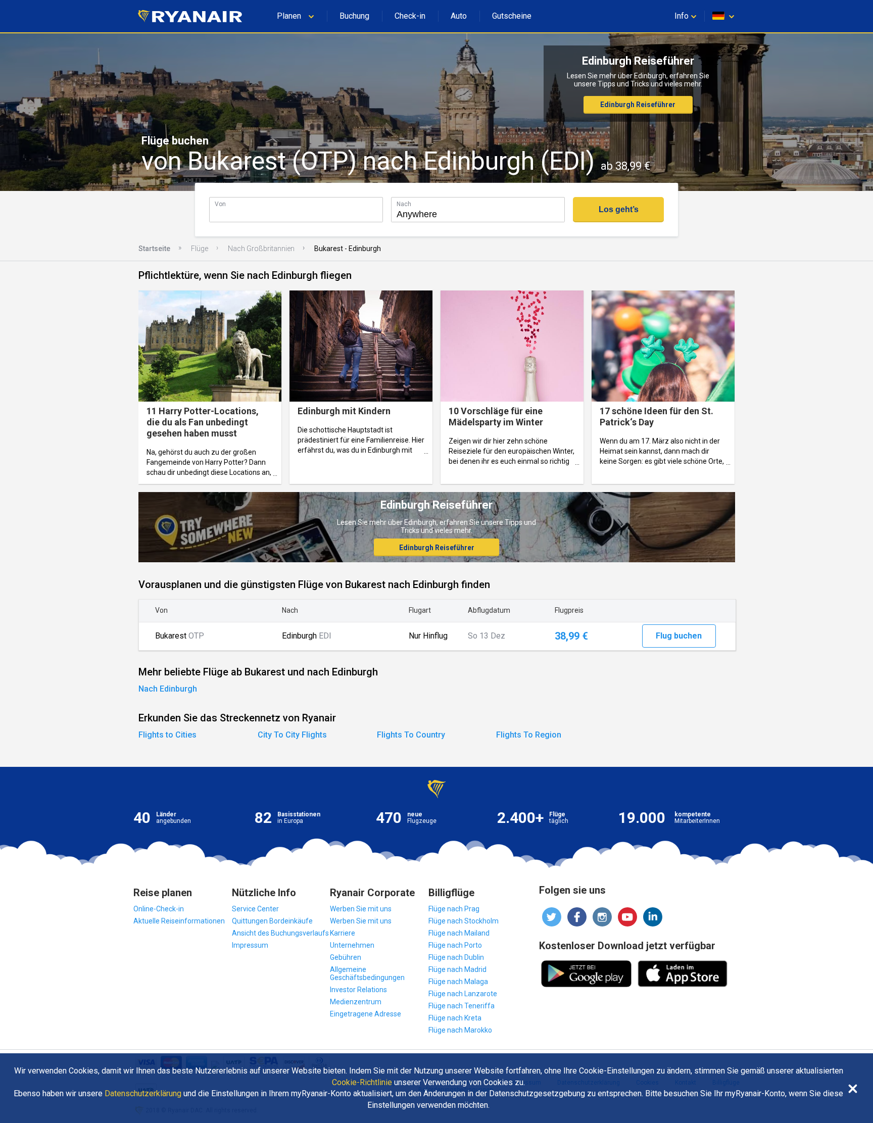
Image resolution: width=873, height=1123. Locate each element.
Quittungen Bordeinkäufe (272, 921)
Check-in (410, 16)
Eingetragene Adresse (365, 1014)
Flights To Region (528, 735)
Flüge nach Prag (453, 909)
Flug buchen (679, 636)
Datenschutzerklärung (143, 1093)
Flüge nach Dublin (456, 957)
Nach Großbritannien (261, 249)
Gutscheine (511, 16)
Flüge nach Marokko (460, 1030)
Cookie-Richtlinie (362, 1082)
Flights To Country (411, 735)
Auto (459, 16)
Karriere (342, 933)
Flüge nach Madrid (457, 969)
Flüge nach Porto (455, 945)
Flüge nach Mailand (459, 933)
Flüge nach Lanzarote (462, 994)
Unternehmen (352, 945)
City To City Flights (292, 735)
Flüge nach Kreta (454, 1018)
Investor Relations (358, 990)
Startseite (154, 249)
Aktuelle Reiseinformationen (179, 921)
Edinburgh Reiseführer (637, 105)
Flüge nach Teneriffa (461, 1006)
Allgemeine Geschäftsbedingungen (367, 973)
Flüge (199, 249)
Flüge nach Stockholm (463, 921)
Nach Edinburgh (167, 689)
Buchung (354, 16)
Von (220, 204)
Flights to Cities (167, 735)
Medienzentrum (355, 1002)
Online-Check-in (158, 909)
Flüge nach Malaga (458, 982)
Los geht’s (619, 209)
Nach (404, 204)
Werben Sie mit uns (361, 909)
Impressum (250, 945)
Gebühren (345, 957)
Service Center (255, 909)
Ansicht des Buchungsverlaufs (280, 933)
